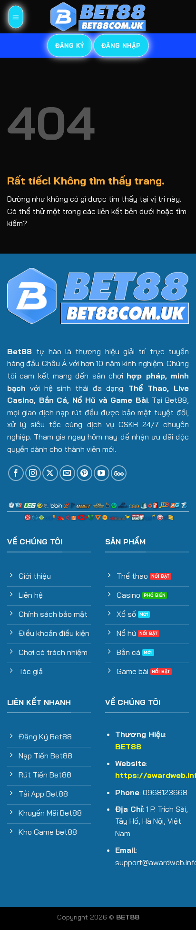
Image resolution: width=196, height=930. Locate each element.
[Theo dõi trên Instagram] (33, 473)
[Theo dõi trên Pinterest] (84, 473)
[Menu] (15, 16)
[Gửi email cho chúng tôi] (67, 473)
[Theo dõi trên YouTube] (101, 473)
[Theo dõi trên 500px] (119, 473)
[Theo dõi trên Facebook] (16, 473)
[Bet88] (98, 16)
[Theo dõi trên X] (50, 473)
